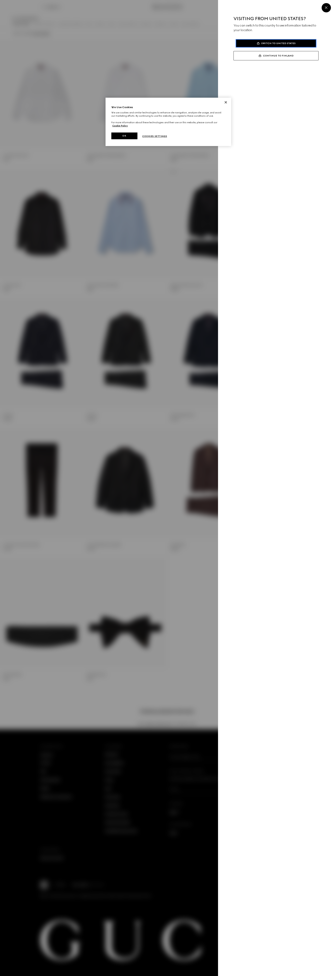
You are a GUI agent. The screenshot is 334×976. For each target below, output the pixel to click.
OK (124, 135)
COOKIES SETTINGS (154, 136)
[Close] (326, 7)
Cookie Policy (120, 125)
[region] (168, 122)
